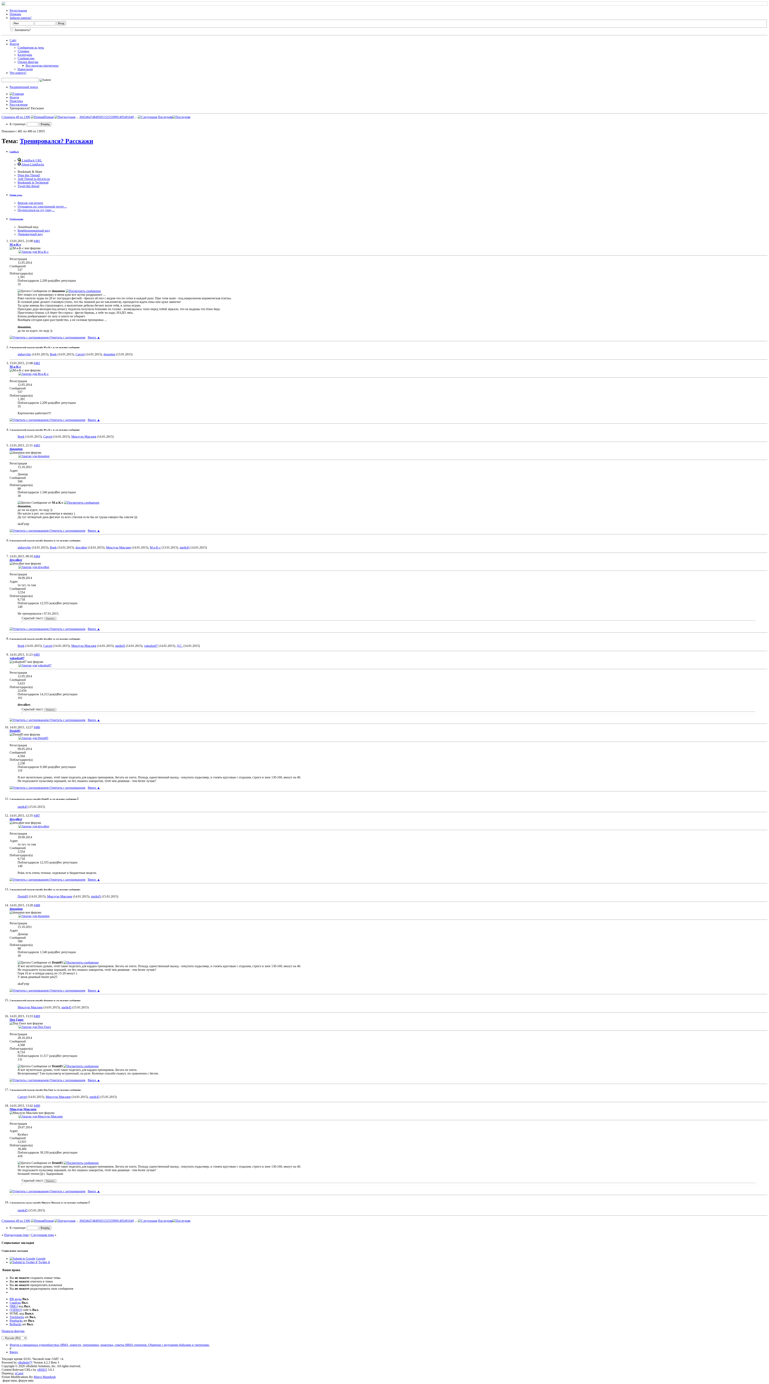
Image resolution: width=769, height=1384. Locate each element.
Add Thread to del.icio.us (34, 179)
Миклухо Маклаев (83, 436)
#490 (37, 1105)
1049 (130, 117)
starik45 (185, 547)
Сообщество (26, 58)
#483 (37, 445)
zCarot (19, 1373)
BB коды (16, 1299)
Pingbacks (16, 1320)
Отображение (16, 219)
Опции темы (16, 195)
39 (81, 117)
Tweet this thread (28, 186)
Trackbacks (17, 1317)
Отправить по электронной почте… (42, 206)
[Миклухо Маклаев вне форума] (40, 1116)
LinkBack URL (31, 160)
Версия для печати (30, 203)
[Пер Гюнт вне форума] (34, 1027)
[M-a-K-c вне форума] (33, 251)
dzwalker (81, 547)
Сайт (13, 40)
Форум (14, 44)
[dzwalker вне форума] (33, 567)
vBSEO (42, 1369)
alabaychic (24, 354)
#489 (37, 1016)
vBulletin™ (25, 1362)
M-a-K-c (155, 547)
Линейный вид (28, 227)
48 (93, 117)
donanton (109, 354)
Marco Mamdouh (45, 1377)
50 (100, 117)
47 (90, 117)
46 (87, 117)
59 (113, 117)
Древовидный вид (30, 234)
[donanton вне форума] (33, 456)
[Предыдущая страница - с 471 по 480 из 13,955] (64, 117)
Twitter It (44, 1262)
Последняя (165, 117)
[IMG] (14, 1306)
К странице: (18, 124)
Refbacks (15, 1324)
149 (120, 117)
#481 (37, 241)
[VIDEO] (16, 1310)
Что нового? (18, 72)
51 (103, 117)
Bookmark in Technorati (33, 182)
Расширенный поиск (24, 87)
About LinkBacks (32, 164)
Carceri (80, 354)
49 (97, 117)
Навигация (25, 69)
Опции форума (28, 62)
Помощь (15, 14)
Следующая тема (42, 1235)
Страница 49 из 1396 (16, 117)
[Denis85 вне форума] (33, 738)
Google (40, 1258)
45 (84, 117)
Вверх (94, 337)
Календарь (25, 54)
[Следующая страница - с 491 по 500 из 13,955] (147, 117)
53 (109, 117)
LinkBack (14, 152)
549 (125, 117)
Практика (16, 101)
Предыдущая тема (16, 1235)
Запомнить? (22, 30)
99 (116, 117)
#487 (37, 815)
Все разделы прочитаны (42, 65)
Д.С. (180, 645)
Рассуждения (18, 104)
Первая (49, 117)
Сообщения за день (31, 47)
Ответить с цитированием (67, 337)
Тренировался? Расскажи (56, 141)
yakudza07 (151, 645)
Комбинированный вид (34, 230)
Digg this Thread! (29, 175)
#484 (37, 556)
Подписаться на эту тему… (36, 210)
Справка (23, 51)
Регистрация (18, 10)
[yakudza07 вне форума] (34, 665)
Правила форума (13, 1331)
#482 (37, 363)
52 (106, 117)
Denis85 (23, 896)
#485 (36, 654)
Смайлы (15, 1302)
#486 (37, 727)
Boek (53, 354)
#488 (37, 905)
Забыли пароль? (20, 17)
